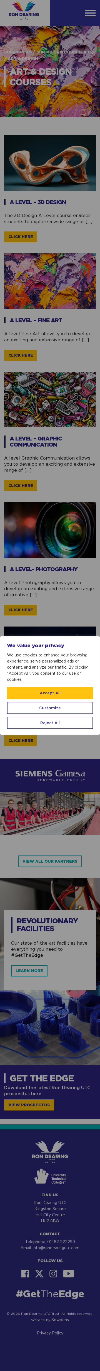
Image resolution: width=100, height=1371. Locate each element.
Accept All (50, 693)
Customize (50, 708)
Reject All (50, 723)
